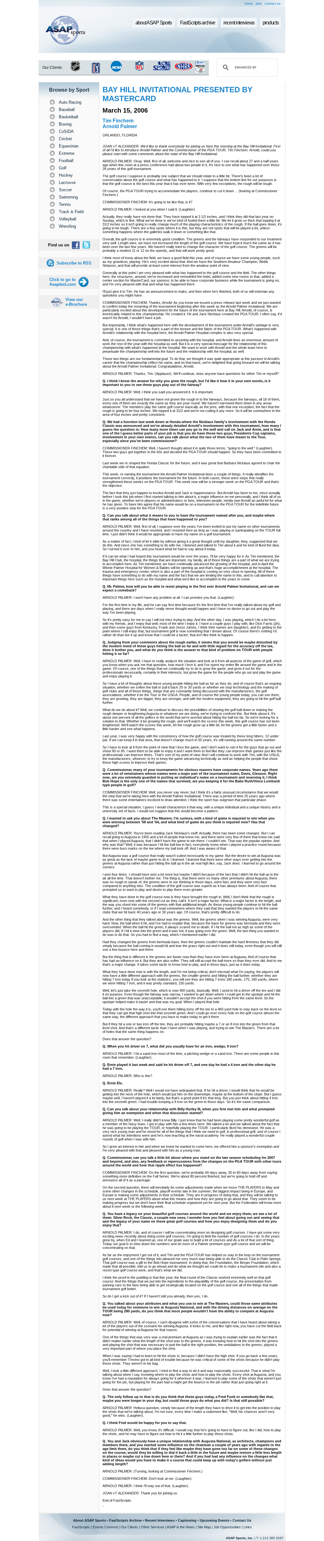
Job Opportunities (227, 1527)
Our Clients (129, 1527)
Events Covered (105, 1527)
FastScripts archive (197, 22)
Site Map (204, 1527)
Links (248, 1527)
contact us (273, 3)
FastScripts (81, 1527)
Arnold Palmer (120, 126)
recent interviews (238, 22)
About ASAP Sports (89, 1520)
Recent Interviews (160, 1520)
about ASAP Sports (153, 22)
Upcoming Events (214, 1520)
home (249, 3)
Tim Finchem (118, 120)
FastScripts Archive (125, 1520)
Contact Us (242, 1520)
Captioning (187, 1520)
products (271, 22)
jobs (259, 3)
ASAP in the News (181, 1527)
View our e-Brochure (76, 302)
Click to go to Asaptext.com (62, 282)
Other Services (152, 1527)
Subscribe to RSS (74, 263)
